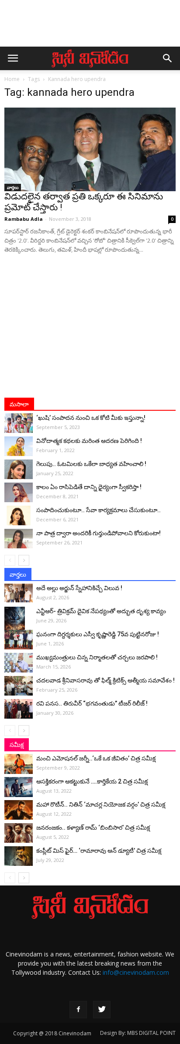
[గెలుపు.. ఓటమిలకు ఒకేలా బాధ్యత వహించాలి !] (18, 469)
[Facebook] (78, 1009)
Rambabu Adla (23, 219)
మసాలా (19, 404)
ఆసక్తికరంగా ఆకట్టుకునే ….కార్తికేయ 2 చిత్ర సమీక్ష (92, 781)
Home (12, 79)
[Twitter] (102, 1009)
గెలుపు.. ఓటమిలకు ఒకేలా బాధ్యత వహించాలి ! (91, 463)
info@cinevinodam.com (136, 972)
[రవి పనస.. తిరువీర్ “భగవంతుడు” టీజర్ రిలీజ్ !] (18, 709)
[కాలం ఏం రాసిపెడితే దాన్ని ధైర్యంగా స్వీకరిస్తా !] (18, 492)
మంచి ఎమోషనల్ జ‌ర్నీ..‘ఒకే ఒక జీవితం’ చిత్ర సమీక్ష (96, 758)
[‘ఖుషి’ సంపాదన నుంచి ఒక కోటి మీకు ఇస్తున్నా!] (18, 423)
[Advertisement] (90, 27)
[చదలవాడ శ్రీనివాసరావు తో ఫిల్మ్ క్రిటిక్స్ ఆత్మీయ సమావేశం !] (18, 686)
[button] (168, 58)
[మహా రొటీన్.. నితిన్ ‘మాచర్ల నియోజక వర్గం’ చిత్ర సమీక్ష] (18, 810)
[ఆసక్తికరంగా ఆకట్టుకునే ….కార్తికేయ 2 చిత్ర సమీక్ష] (18, 787)
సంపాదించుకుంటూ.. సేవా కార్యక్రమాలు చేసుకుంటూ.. (98, 510)
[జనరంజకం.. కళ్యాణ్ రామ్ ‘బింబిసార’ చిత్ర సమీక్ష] (18, 833)
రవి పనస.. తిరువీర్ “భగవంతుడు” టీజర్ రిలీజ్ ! (92, 703)
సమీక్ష (17, 744)
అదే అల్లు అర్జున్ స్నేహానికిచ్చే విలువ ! (79, 588)
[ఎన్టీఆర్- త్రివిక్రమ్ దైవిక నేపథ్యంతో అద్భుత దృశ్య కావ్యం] (18, 622)
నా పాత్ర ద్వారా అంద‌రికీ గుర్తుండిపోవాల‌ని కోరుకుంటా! (98, 533)
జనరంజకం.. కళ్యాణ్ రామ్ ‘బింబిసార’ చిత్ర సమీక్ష (93, 827)
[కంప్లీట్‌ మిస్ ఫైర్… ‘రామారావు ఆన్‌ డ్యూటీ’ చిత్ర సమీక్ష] (18, 856)
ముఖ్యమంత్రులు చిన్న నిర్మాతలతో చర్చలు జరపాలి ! (97, 657)
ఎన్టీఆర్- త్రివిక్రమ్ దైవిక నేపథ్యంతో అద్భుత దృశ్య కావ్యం (101, 611)
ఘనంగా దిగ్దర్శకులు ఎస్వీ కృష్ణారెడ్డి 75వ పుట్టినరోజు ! (97, 634)
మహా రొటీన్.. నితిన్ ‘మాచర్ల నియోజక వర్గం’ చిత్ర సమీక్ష (100, 804)
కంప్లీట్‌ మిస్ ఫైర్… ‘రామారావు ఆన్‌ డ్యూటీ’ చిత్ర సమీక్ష (98, 850)
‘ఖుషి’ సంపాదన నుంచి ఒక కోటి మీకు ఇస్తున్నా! (90, 417)
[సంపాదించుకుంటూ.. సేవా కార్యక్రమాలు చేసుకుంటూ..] (18, 515)
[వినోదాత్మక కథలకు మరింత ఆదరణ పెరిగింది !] (18, 446)
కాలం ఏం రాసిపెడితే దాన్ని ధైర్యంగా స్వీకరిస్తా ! (89, 486)
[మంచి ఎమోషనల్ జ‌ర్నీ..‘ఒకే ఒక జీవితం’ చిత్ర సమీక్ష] (18, 764)
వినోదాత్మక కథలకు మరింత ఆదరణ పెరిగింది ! (89, 440)
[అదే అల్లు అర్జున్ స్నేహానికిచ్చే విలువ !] (18, 593)
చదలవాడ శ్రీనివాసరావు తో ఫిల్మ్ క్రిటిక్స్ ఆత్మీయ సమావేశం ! (105, 680)
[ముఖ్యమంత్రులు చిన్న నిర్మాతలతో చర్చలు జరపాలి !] (18, 662)
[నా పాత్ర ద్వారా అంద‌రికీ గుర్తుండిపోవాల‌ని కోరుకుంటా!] (18, 538)
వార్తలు (12, 187)
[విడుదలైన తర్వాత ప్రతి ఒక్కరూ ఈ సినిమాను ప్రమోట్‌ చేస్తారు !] (90, 149)
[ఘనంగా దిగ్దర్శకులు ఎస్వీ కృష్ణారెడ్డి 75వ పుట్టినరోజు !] (18, 639)
